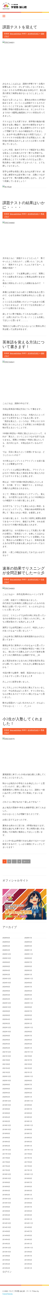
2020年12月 (7, 1076)
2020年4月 (6, 1093)
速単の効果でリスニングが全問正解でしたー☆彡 (24, 570)
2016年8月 (6, 1182)
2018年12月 (7, 1125)
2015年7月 (28, 1207)
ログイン (7, 1271)
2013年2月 (6, 1268)
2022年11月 (28, 1027)
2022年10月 (7, 1031)
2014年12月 (7, 1223)
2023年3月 (28, 1019)
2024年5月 (28, 991)
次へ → (26, 861)
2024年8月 (6, 987)
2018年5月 (28, 1137)
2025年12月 (7, 954)
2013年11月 (28, 1247)
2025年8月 (6, 962)
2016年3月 (28, 1190)
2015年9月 (28, 1203)
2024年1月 (28, 999)
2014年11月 (28, 1223)
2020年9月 (28, 1080)
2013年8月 (6, 1256)
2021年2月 (6, 1072)
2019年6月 (6, 1113)
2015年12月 (7, 1199)
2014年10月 (7, 1227)
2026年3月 (28, 946)
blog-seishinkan (15, 33)
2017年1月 (28, 1170)
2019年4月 (6, 1117)
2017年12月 (7, 1150)
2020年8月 (6, 1084)
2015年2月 (6, 1219)
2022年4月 (6, 1044)
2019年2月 (6, 1121)
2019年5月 (28, 1113)
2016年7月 (28, 1182)
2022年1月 (28, 1048)
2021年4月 (6, 1068)
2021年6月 (6, 1064)
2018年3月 (28, 1141)
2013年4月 (6, 1264)
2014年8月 (6, 1231)
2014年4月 (6, 1239)
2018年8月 (6, 1133)
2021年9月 (28, 1056)
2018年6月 (6, 1137)
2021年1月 (28, 1072)
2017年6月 (6, 1162)
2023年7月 (28, 1011)
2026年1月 (28, 950)
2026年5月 (28, 942)
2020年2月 (6, 1097)
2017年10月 (7, 1154)
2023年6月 (6, 1015)
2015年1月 (28, 1219)
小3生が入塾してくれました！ (23, 721)
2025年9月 (28, 958)
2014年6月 (6, 1235)
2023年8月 (6, 1011)
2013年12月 (7, 1247)
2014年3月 (28, 1239)
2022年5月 (28, 1040)
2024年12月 (7, 978)
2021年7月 (28, 1060)
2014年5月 (28, 1235)
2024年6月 (6, 991)
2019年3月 (28, 1117)
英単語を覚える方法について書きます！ (24, 344)
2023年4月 (6, 1019)
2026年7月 (28, 938)
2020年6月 (6, 1088)
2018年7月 (28, 1133)
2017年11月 (28, 1150)
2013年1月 (28, 1268)
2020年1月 (28, 1097)
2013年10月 (7, 1252)
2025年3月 (28, 970)
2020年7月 (28, 1084)
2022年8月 (6, 1035)
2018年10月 (7, 1129)
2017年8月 (6, 1158)
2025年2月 (6, 974)
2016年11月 (28, 1174)
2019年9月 (28, 1105)
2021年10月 (7, 1056)
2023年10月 (7, 1007)
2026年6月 (6, 942)
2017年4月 (6, 1166)
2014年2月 (6, 1243)
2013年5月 (28, 1260)
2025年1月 (28, 974)
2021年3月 (28, 1068)
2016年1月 (28, 1194)
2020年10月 (7, 1080)
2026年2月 (6, 950)
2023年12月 (7, 1003)
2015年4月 (6, 1215)
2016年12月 (7, 1174)
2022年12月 (7, 1027)
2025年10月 (7, 958)
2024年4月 (6, 995)
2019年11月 (28, 1101)
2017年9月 (28, 1154)
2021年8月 (6, 1060)
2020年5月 (28, 1088)
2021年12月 (7, 1052)
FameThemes (8, 1293)
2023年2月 (6, 1023)
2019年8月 (6, 1109)
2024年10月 (7, 982)
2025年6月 (6, 966)
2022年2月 (6, 1048)
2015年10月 (7, 1203)
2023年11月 (28, 1003)
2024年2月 (6, 999)
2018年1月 (28, 1146)
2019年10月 (7, 1105)
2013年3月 (28, 1264)
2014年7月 (28, 1231)
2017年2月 (6, 1170)
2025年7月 (28, 962)
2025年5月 (28, 966)
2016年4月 (6, 1190)
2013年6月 (6, 1260)
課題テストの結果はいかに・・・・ (24, 204)
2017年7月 (28, 1158)
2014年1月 (28, 1243)
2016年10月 (7, 1178)
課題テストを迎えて (20, 26)
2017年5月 (28, 1162)
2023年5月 (28, 1015)
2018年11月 (28, 1125)
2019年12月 (7, 1101)
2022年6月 (6, 1040)
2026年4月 (6, 946)
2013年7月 (28, 1256)
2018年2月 (6, 1146)
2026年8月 (6, 938)
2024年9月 (28, 982)
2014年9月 (28, 1227)
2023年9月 (28, 1007)
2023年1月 (28, 1023)
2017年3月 (28, 1166)
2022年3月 (28, 1044)
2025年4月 (6, 970)
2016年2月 (6, 1194)
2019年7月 (28, 1109)
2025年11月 (28, 954)
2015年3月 (28, 1215)
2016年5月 (28, 1186)
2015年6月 (6, 1211)
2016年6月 (6, 1186)
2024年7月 (28, 987)
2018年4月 (6, 1141)
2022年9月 (28, 1031)
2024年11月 (28, 978)
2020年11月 (28, 1076)
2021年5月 (28, 1064)
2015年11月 (28, 1199)
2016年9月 (28, 1178)
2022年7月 (28, 1035)
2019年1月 (28, 1121)
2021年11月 (28, 1052)
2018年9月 (28, 1129)
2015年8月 (6, 1207)
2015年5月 (28, 1211)
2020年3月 (28, 1093)
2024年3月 (28, 995)
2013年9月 (28, 1252)
